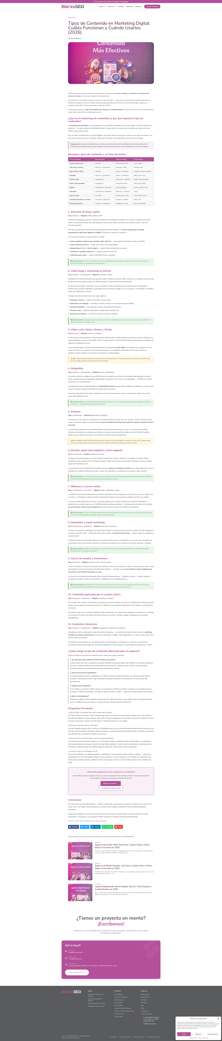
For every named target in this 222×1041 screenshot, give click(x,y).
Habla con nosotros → (110, 783)
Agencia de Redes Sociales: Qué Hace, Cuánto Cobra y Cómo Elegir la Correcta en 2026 (123, 867)
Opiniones (144, 1003)
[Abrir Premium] (114, 6)
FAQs (142, 1008)
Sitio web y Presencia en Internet (95, 995)
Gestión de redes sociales (96, 1006)
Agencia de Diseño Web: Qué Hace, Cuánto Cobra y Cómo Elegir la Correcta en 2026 (122, 846)
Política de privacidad (203, 1038)
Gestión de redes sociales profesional (96, 821)
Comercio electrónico (121, 997)
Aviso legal (113, 1037)
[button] (218, 1019)
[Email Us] (66, 951)
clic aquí (125, 2)
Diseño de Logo (119, 1000)
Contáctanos (145, 1011)
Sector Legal (145, 994)
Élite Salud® (118, 1005)
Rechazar (198, 1034)
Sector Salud (145, 997)
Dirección (72, 964)
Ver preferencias (212, 1034)
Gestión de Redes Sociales (122, 1008)
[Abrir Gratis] (104, 6)
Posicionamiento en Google (96, 1003)
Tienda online (118, 1017)
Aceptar (184, 1034)
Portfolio (143, 1000)
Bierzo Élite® (118, 994)
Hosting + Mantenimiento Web (124, 1011)
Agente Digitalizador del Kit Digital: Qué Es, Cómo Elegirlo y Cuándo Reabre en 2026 (123, 888)
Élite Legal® (118, 1003)
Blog (142, 1005)
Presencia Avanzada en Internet (95, 1000)
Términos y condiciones (153, 1037)
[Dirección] (66, 965)
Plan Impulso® (119, 1014)
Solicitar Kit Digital (147, 1014)
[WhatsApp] (66, 958)
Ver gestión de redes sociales (111, 788)
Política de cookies (193, 1038)
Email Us (71, 950)
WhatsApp (72, 957)
